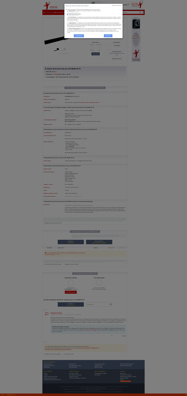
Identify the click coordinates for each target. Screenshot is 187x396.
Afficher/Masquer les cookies (73, 12)
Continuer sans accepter (116, 5)
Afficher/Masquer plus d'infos (73, 15)
